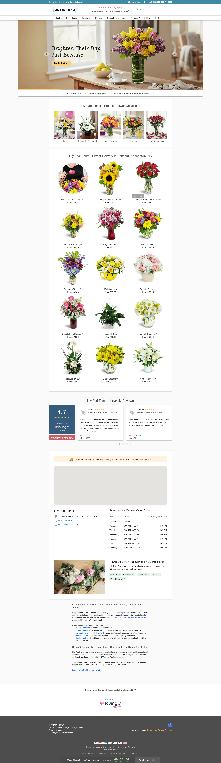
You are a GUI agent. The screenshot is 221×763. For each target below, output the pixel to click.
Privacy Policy (101, 753)
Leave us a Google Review (159, 730)
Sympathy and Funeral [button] (116, 18)
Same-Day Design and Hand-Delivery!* (66, 2)
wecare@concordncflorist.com (61, 732)
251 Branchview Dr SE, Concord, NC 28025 (66, 727)
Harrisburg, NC (128, 574)
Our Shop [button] (159, 18)
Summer (75, 18)
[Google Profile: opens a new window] (170, 725)
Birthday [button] (99, 18)
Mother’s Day (140, 617)
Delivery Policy (134, 753)
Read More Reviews (62, 437)
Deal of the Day (63, 18)
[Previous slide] (46, 54)
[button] (119, 444)
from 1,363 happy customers (86, 93)
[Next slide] (174, 54)
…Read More (90, 431)
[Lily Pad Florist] (67, 10)
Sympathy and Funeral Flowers (89, 632)
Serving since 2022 (134, 93)
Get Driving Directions (68, 524)
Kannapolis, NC (143, 574)
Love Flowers (81, 630)
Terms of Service (87, 753)
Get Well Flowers (83, 635)
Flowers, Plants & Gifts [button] (140, 18)
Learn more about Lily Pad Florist (86, 669)
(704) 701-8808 (65, 520)
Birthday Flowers (83, 627)
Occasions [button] (86, 18)
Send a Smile (60, 63)
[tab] (110, 83)
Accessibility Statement (118, 753)
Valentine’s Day (123, 617)
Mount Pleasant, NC (117, 579)
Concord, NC (115, 574)
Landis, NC (156, 574)
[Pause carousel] (107, 83)
